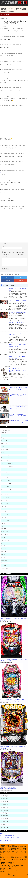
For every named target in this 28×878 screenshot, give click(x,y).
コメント (4, 256)
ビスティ (3, 500)
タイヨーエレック (5, 489)
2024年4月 (3, 795)
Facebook (7, 280)
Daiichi (3, 440)
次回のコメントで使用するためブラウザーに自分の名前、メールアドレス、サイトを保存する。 (14, 253)
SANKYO (3, 449)
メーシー (3, 514)
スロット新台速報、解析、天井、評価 (9, 837)
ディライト (4, 491)
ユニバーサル (4, 520)
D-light (3, 437)
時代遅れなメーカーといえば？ (16, 322)
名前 (3, 246)
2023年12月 (4, 807)
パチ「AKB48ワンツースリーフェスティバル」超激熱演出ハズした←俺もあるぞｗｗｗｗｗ (18, 370)
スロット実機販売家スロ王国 (7, 835)
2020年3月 (3, 815)
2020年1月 (3, 821)
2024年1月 (3, 804)
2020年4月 (3, 813)
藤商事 (3, 548)
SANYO (3, 452)
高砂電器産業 (4, 568)
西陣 (2, 554)
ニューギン (4, 494)
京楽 (2, 528)
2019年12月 (4, 824)
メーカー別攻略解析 (5, 430)
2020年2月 (3, 818)
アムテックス (4, 455)
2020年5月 (3, 810)
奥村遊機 (3, 534)
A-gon (2, 432)
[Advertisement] (14, 122)
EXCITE (3, 443)
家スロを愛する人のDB (6, 840)
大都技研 (3, 531)
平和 (2, 537)
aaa (2, 435)
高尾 (2, 565)
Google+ (21, 280)
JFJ (2, 446)
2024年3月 (3, 798)
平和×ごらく (4, 540)
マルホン (3, 509)
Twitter (21, 277)
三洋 (2, 526)
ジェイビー (4, 486)
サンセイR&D (4, 480)
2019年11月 (3, 827)
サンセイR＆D (4, 483)
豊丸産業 (3, 560)
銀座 (2, 563)
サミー (3, 469)
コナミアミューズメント (7, 463)
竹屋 (2, 545)
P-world (2, 833)
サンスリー (4, 474)
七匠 (2, 523)
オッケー (3, 460)
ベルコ (3, 506)
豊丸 (2, 557)
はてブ (7, 277)
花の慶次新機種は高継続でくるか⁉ (17, 312)
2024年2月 (3, 801)
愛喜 (2, 543)
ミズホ (3, 511)
